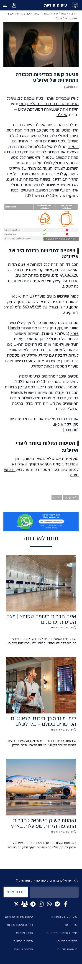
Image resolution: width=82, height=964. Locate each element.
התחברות (14, 5)
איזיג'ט (61, 114)
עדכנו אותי (16, 891)
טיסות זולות (69, 925)
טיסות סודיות (55, 5)
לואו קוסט (71, 497)
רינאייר (73, 146)
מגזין (63, 13)
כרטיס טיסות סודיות (20, 925)
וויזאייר (36, 141)
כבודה (56, 497)
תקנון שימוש (24, 933)
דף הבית (74, 13)
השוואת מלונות (67, 949)
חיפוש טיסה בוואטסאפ (62, 933)
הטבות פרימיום (67, 941)
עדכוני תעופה (50, 13)
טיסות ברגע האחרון (64, 916)
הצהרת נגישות (23, 949)
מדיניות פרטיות (23, 941)
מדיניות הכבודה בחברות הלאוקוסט (49, 104)
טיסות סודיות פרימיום (19, 916)
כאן (57, 424)
